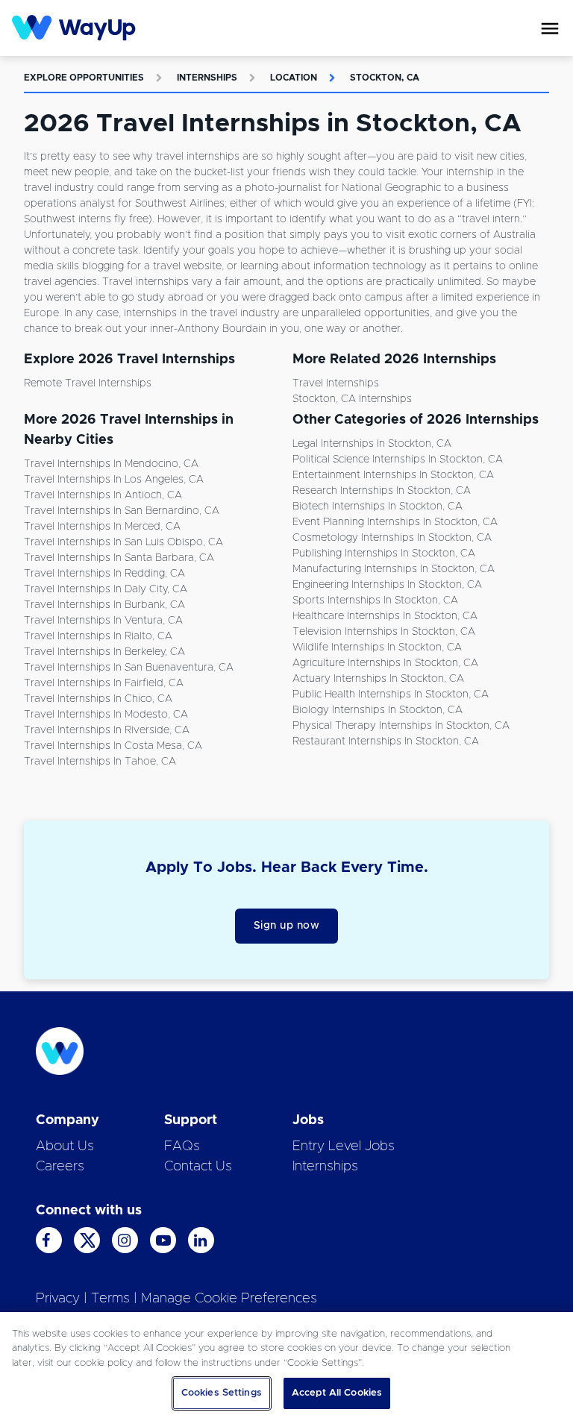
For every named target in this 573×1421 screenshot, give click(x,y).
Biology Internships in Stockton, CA (377, 710)
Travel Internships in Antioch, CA (103, 495)
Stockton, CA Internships (352, 399)
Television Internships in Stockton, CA (383, 632)
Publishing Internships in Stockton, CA (383, 553)
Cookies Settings (221, 1393)
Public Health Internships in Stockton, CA (390, 694)
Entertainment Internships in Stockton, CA (393, 475)
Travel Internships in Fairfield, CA (104, 683)
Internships (207, 77)
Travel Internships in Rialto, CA (98, 636)
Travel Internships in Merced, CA (102, 526)
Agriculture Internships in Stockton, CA (385, 663)
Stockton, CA (384, 77)
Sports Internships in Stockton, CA (375, 600)
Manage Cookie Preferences (229, 1298)
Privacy (58, 1298)
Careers (60, 1166)
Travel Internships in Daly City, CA (105, 589)
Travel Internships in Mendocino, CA (111, 464)
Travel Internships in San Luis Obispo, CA (123, 542)
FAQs (182, 1146)
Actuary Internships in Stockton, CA (378, 679)
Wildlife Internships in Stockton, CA (377, 647)
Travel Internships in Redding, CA (104, 573)
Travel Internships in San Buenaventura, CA (129, 667)
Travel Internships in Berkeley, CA (104, 652)
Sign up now (287, 925)
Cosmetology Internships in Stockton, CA (392, 538)
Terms (110, 1298)
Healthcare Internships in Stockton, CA (385, 616)
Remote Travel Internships (87, 383)
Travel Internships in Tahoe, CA (100, 761)
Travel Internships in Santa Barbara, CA (119, 558)
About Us (65, 1146)
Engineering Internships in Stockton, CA (387, 585)
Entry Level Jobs (343, 1146)
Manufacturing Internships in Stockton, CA (393, 569)
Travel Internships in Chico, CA (98, 699)
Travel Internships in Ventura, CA (103, 620)
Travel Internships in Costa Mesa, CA (113, 746)
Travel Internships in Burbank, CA (104, 605)
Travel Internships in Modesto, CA (106, 714)
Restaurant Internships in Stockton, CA (385, 741)
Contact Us (198, 1166)
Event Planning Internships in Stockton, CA (395, 522)
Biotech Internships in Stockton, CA (377, 506)
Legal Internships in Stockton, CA (371, 444)
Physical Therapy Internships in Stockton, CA (401, 726)
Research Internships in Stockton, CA (381, 491)
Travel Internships (335, 383)
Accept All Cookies (337, 1393)
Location (293, 77)
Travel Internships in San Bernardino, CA (121, 511)
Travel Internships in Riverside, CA (107, 730)
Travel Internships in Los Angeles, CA (114, 479)
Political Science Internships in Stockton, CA (397, 459)
